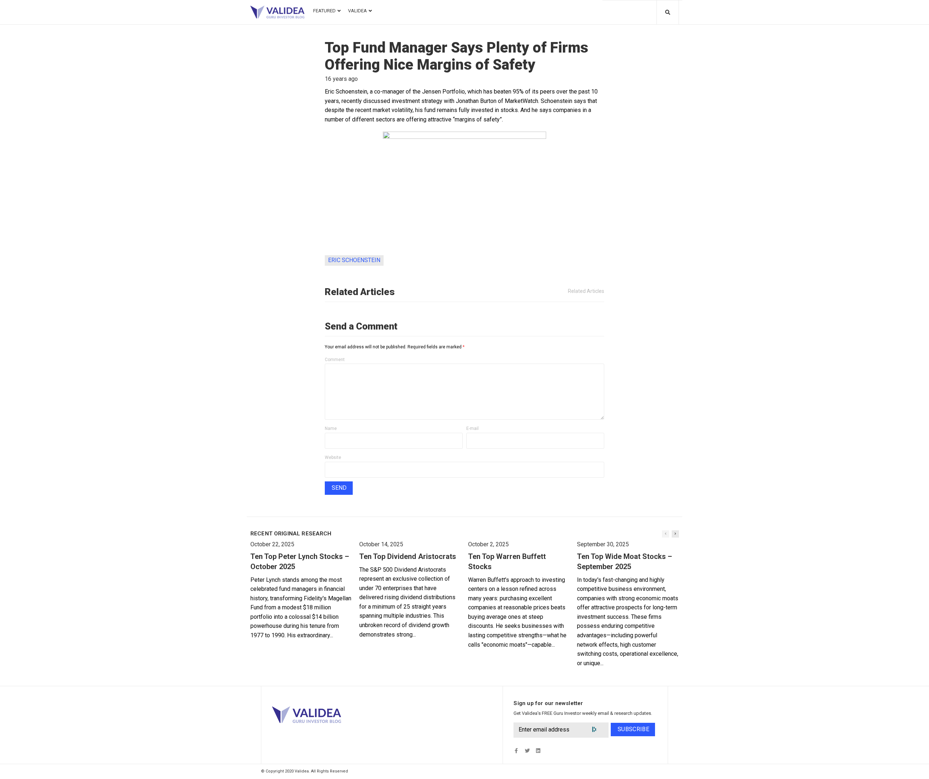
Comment (335, 359)
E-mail (472, 428)
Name (331, 428)
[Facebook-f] (516, 750)
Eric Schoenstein (354, 260)
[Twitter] (527, 750)
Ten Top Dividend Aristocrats (407, 556)
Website (333, 457)
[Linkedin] (538, 750)
